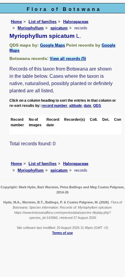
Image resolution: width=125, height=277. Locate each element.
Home (16, 21)
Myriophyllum (31, 28)
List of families (42, 21)
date (87, 105)
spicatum (59, 28)
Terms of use (62, 233)
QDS (97, 105)
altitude (75, 105)
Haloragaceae (75, 21)
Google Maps (52, 45)
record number (54, 105)
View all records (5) (68, 58)
